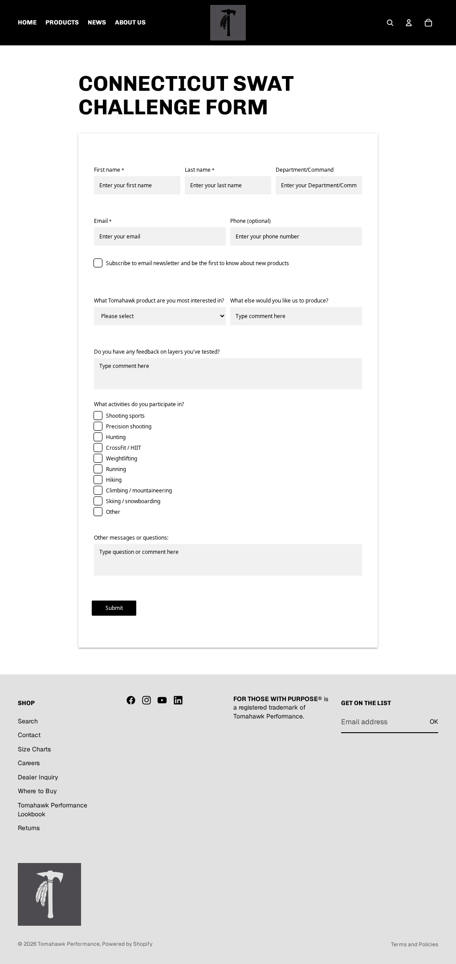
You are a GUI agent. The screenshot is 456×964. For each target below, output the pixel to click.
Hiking (114, 480)
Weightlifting (121, 458)
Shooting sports (125, 415)
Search (28, 721)
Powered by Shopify (127, 944)
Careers (29, 763)
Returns (29, 828)
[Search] (390, 22)
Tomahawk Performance (69, 944)
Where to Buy (37, 791)
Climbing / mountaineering (139, 490)
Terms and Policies (414, 944)
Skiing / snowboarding (133, 501)
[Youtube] (162, 700)
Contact (29, 735)
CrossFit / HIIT (123, 448)
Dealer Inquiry (38, 777)
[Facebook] (131, 700)
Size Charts (34, 749)
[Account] (409, 22)
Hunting (116, 437)
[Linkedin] (178, 700)
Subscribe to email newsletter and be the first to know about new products (197, 263)
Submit (114, 608)
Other (113, 512)
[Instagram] (146, 700)
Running (116, 469)
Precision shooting (128, 426)
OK (434, 722)
